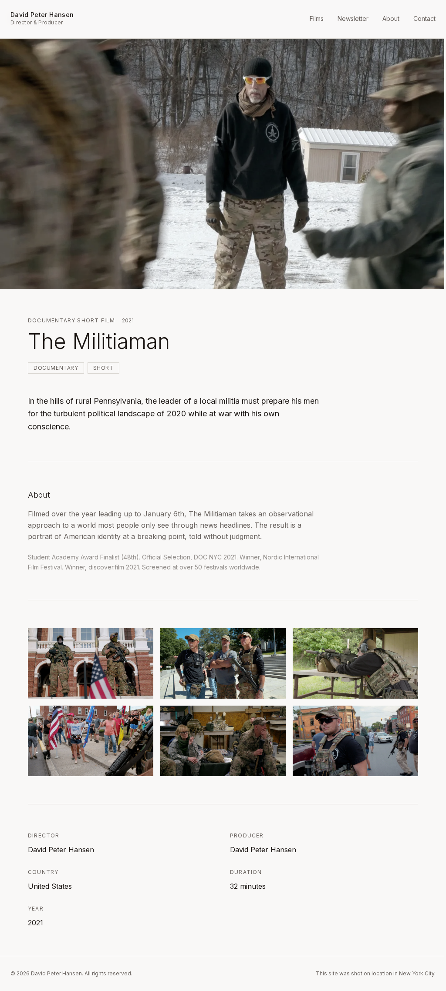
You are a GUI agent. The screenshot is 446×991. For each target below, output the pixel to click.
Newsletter (353, 18)
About (390, 18)
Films (317, 18)
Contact (424, 18)
